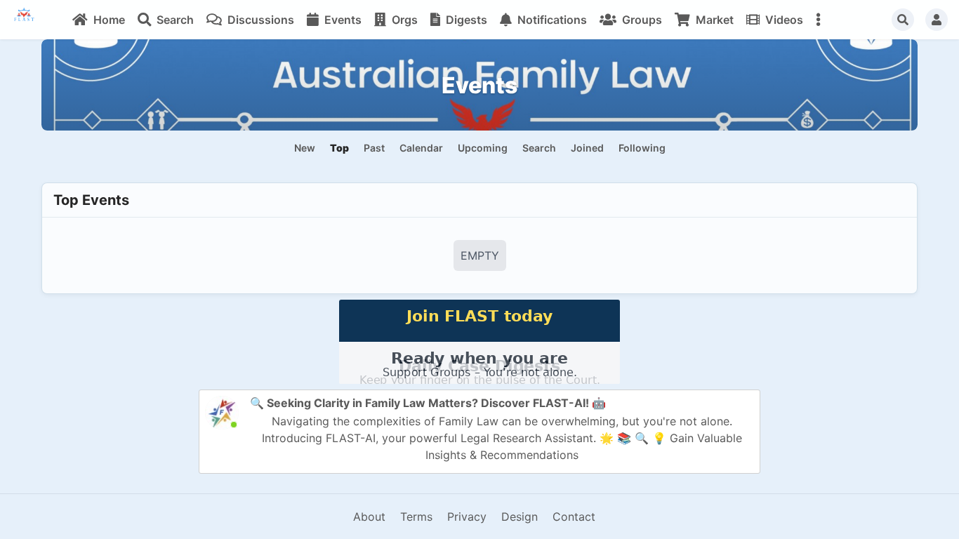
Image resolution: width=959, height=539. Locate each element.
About (369, 517)
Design (519, 517)
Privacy (467, 517)
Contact (574, 517)
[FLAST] (32, 19)
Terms (416, 517)
